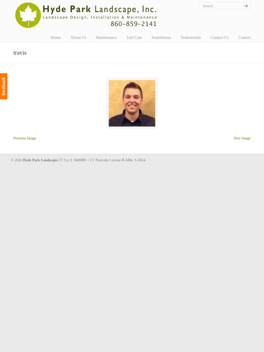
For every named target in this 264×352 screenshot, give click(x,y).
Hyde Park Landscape (86, 15)
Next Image (242, 138)
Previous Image (24, 138)
